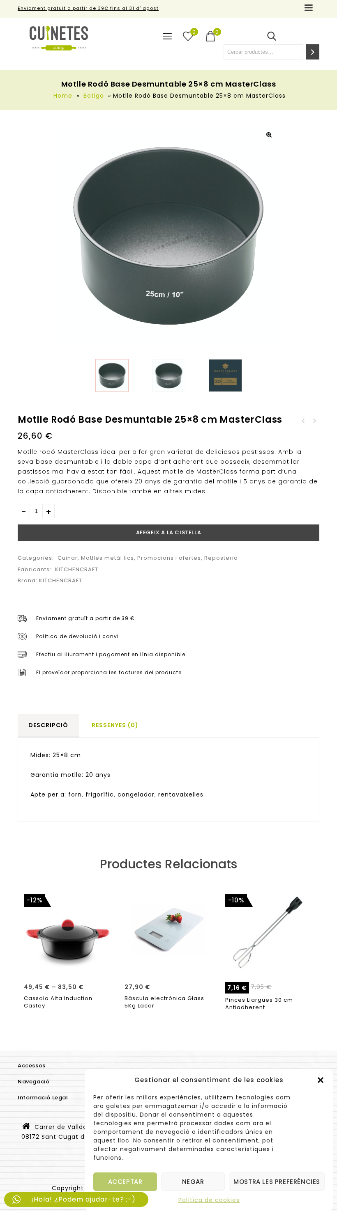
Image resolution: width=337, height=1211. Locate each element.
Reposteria (221, 558)
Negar (193, 1181)
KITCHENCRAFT (76, 569)
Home (62, 96)
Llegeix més (269, 967)
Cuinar (68, 558)
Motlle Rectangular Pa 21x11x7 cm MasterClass (314, 421)
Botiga (93, 96)
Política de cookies (209, 1200)
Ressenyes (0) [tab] (115, 725)
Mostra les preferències (276, 1181)
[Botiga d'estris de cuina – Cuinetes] (59, 38)
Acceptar (125, 1181)
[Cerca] (312, 52)
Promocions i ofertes (169, 558)
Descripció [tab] (48, 725)
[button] (320, 1080)
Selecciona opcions (68, 967)
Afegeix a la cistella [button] (168, 967)
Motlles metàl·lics (107, 558)
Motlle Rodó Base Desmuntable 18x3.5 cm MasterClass (303, 421)
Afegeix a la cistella (168, 532)
